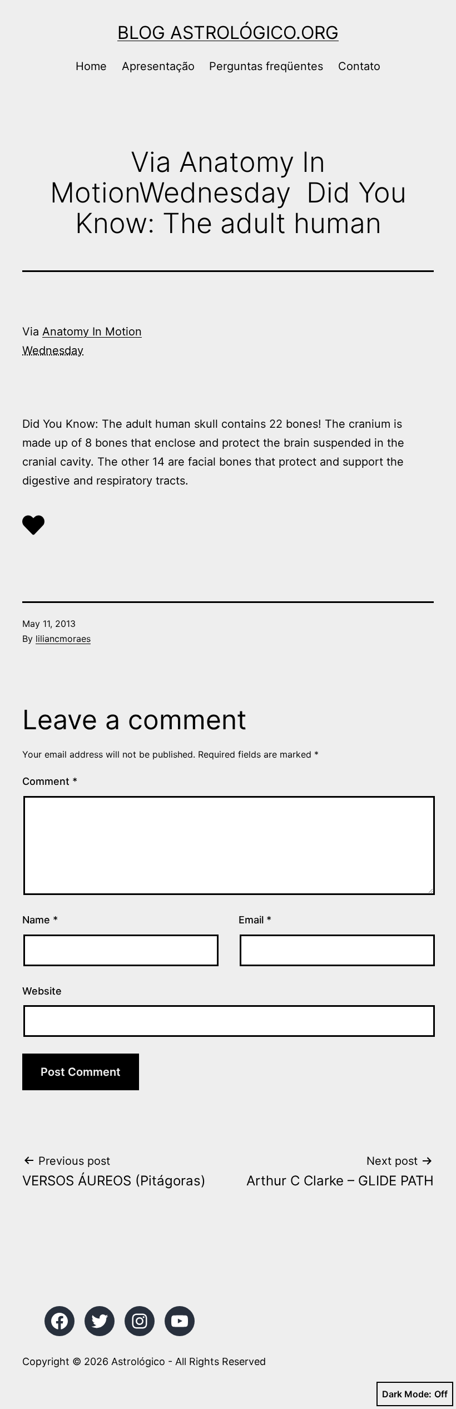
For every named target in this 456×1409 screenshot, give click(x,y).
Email (255, 920)
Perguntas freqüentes (266, 66)
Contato (359, 66)
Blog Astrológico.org (228, 32)
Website (42, 991)
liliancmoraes (63, 638)
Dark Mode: (407, 1394)
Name (40, 920)
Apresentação (158, 66)
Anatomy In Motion (92, 331)
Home (91, 66)
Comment (49, 781)
